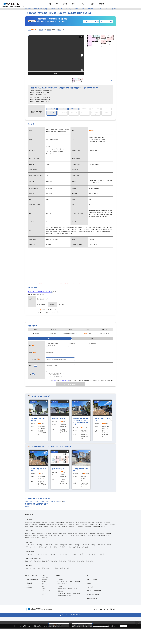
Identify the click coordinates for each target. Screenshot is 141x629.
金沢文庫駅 (45, 545)
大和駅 (68, 547)
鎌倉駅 (50, 545)
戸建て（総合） (45, 577)
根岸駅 (54, 547)
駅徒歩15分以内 (71, 561)
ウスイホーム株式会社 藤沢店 (39, 292)
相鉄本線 (97, 535)
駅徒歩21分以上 (89, 561)
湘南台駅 (103, 545)
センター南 (32, 547)
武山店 (74, 593)
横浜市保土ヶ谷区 (66, 522)
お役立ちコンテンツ (92, 579)
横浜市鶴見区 (28, 522)
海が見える (62, 568)
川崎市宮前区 (96, 526)
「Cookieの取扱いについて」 (100, 626)
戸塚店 (71, 581)
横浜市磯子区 (75, 522)
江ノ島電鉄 (37, 537)
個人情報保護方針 (64, 380)
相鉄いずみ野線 (105, 535)
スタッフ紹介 (90, 587)
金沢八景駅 (38, 545)
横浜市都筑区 (71, 524)
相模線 (60, 533)
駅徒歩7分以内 (54, 561)
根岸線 (33, 533)
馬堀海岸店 (60, 595)
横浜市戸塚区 (99, 522)
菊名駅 (70, 545)
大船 (64, 501)
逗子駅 (26, 547)
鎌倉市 (31, 526)
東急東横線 (92, 533)
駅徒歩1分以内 (28, 561)
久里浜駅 (81, 545)
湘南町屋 (36, 501)
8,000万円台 (87, 554)
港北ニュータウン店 (62, 583)
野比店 (78, 593)
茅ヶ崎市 (112, 524)
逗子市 (36, 526)
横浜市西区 (44, 522)
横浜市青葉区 (63, 524)
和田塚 (48, 501)
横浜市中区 (51, 522)
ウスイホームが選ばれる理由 (94, 590)
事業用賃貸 (29, 587)
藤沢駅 (63, 547)
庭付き (68, 568)
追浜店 (59, 593)
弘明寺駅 (76, 545)
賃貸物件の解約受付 (92, 598)
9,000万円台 (95, 554)
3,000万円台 (51, 554)
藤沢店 (75, 588)
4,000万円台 (58, 554)
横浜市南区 (58, 522)
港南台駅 (87, 545)
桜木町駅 (97, 545)
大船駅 (32, 545)
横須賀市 (46, 526)
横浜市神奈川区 (36, 522)
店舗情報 (58, 575)
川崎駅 (65, 545)
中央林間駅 (39, 547)
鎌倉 (31, 501)
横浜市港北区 (91, 522)
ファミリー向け (36, 568)
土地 (43, 586)
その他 (70, 345)
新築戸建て (44, 579)
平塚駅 (59, 547)
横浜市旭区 (28, 524)
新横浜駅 (109, 545)
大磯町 (106, 524)
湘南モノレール (45, 537)
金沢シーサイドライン (88, 535)
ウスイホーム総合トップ (31, 575)
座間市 (77, 524)
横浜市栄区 (49, 524)
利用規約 (54, 380)
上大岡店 (66, 581)
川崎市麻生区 (103, 526)
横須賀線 (27, 506)
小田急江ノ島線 (52, 535)
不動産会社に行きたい (53, 345)
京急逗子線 (35, 535)
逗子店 (64, 588)
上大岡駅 (56, 545)
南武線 (49, 533)
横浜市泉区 (56, 524)
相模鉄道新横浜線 (29, 537)
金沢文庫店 (60, 581)
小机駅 (92, 545)
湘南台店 (60, 588)
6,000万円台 (73, 554)
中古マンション (45, 584)
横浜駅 (86, 547)
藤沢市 (26, 526)
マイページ (90, 575)
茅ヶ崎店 (70, 588)
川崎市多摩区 (88, 526)
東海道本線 (39, 533)
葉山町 (40, 526)
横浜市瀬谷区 (42, 524)
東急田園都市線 (100, 533)
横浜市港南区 (107, 522)
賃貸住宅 (29, 585)
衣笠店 (63, 593)
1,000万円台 (36, 554)
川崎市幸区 (64, 526)
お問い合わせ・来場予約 (93, 594)
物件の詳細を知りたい (53, 343)
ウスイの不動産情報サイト (31, 579)
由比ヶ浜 (53, 501)
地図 (53, 292)
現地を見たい (94, 343)
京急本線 (108, 533)
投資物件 (44, 588)
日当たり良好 (28, 568)
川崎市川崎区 (57, 526)
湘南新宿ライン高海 (83, 533)
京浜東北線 (28, 533)
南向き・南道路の (46, 568)
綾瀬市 (86, 524)
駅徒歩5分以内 (45, 561)
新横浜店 (77, 581)
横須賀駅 (73, 547)
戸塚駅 (49, 547)
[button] (82, 55)
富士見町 (59, 501)
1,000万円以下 (28, 554)
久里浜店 (69, 593)
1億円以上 (101, 554)
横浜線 (45, 533)
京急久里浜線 (28, 535)
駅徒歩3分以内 (37, 561)
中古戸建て (44, 582)
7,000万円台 (80, 554)
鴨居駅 (61, 545)
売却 (43, 595)
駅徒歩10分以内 (62, 561)
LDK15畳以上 (55, 568)
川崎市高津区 (80, 526)
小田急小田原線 (43, 535)
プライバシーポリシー (94, 609)
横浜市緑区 (34, 524)
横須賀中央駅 (80, 547)
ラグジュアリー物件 (47, 590)
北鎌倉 (27, 501)
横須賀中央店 (67, 595)
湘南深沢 (42, 501)
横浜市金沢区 (83, 522)
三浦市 (51, 526)
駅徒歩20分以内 (80, 561)
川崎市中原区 (72, 526)
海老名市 (92, 524)
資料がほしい (72, 343)
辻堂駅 (45, 547)
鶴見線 (64, 533)
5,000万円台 (65, 554)
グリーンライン (69, 535)
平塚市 (102, 524)
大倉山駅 (27, 545)
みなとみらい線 (78, 535)
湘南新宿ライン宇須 (72, 533)
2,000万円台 (44, 554)
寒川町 (97, 524)
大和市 (82, 524)
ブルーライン (61, 535)
